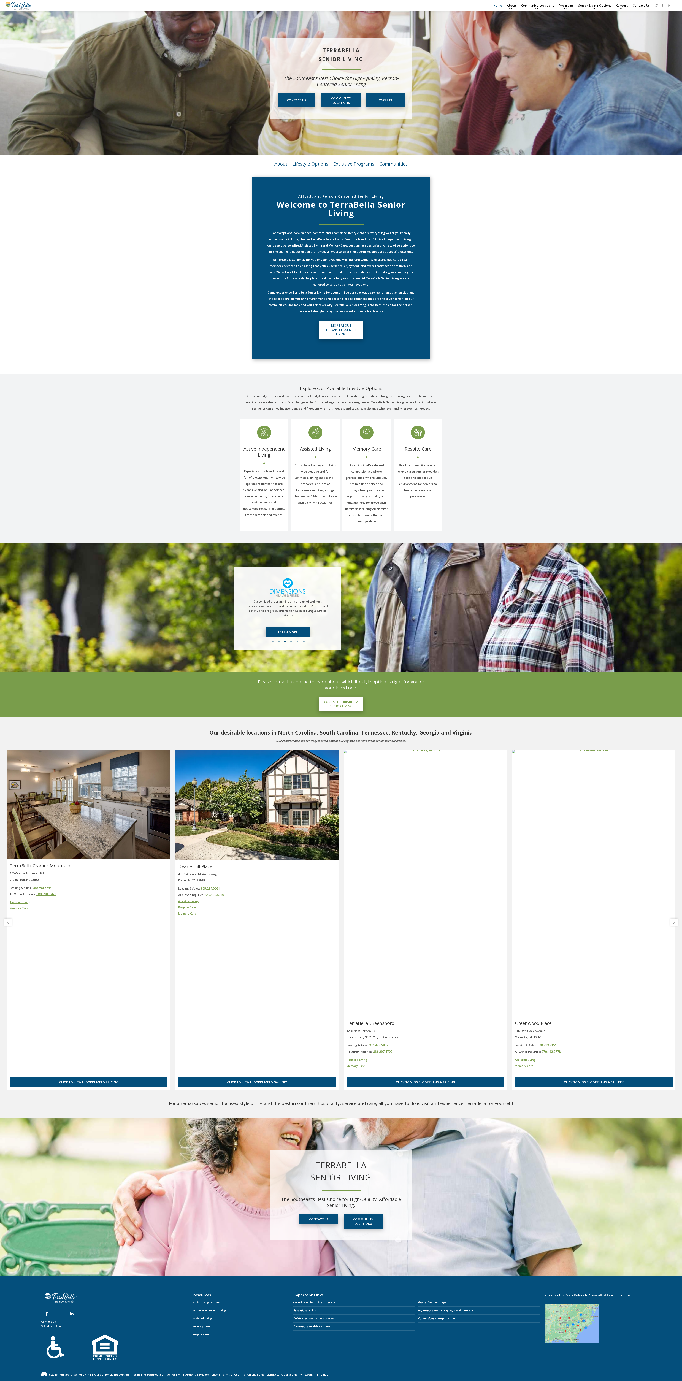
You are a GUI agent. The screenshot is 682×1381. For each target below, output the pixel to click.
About (280, 164)
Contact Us (48, 1321)
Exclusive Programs (353, 164)
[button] (8, 922)
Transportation (436, 1318)
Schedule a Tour (51, 1326)
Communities (393, 164)
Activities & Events (314, 1318)
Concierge (432, 1302)
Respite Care (418, 449)
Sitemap (322, 1375)
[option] (287, 604)
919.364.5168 (551, 1051)
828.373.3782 (382, 894)
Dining (304, 1310)
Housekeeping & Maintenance (445, 1310)
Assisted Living (315, 449)
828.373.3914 (378, 888)
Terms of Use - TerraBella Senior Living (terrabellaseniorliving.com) (267, 1375)
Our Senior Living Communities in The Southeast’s (128, 1375)
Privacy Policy (208, 1375)
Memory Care (366, 449)
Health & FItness (312, 1326)
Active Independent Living (264, 452)
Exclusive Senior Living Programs (314, 1302)
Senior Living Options (206, 1302)
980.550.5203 (214, 1051)
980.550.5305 (210, 1045)
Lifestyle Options (310, 164)
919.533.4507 (547, 1045)
